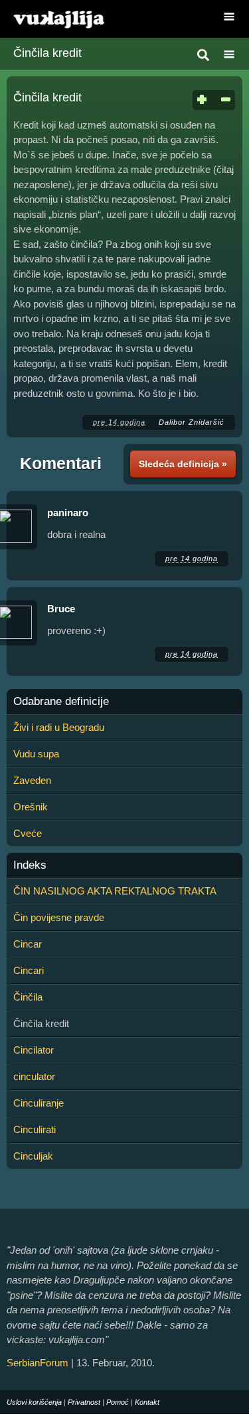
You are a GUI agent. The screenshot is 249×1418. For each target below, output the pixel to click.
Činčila (27, 997)
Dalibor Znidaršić (191, 422)
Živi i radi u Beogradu (58, 727)
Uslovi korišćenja (34, 1402)
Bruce (61, 608)
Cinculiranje (38, 1103)
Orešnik (30, 806)
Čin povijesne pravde (58, 917)
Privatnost (84, 1402)
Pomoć (117, 1402)
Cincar (27, 944)
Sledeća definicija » (183, 464)
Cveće (27, 833)
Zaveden (32, 780)
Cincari (28, 970)
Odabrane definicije (61, 702)
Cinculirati (34, 1129)
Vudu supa (36, 753)
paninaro (67, 512)
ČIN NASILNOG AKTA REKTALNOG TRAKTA (114, 891)
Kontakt (147, 1402)
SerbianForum (37, 1362)
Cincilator (33, 1050)
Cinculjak (33, 1156)
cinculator (34, 1076)
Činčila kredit (47, 53)
